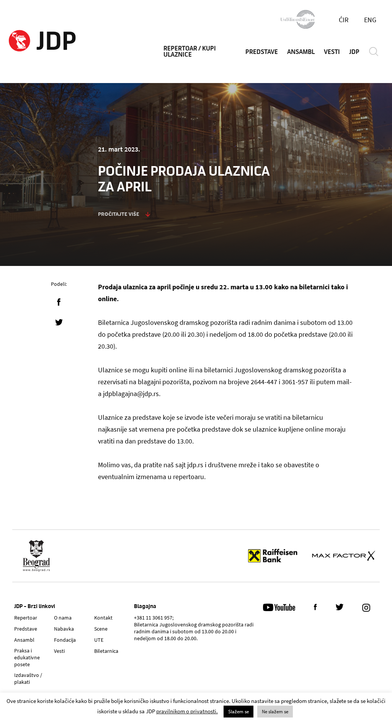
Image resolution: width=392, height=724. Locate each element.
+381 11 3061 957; (153, 617)
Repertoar (25, 617)
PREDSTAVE (261, 52)
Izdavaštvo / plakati (28, 678)
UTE (98, 639)
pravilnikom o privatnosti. (187, 711)
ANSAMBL (301, 52)
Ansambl (24, 639)
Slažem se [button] (238, 711)
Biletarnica (106, 650)
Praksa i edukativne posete (27, 657)
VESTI (332, 52)
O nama (63, 617)
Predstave (25, 628)
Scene (101, 628)
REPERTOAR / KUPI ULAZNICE (189, 52)
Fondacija (65, 639)
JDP (354, 52)
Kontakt (103, 617)
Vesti (59, 650)
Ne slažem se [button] (275, 711)
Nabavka (64, 628)
